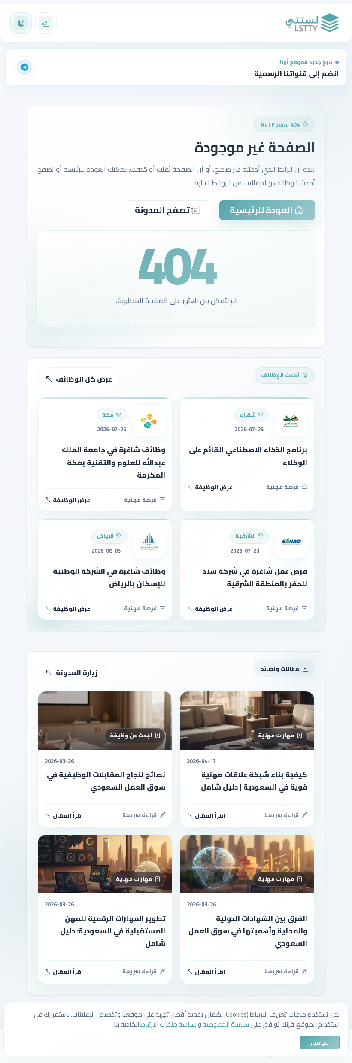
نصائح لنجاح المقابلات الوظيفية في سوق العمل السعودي (106, 781)
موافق (320, 1042)
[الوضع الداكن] (21, 23)
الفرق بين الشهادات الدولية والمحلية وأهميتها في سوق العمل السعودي (247, 931)
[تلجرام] (24, 67)
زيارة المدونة (76, 672)
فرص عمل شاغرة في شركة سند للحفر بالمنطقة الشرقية (255, 577)
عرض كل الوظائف (84, 379)
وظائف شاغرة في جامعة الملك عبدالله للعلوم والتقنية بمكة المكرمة (113, 462)
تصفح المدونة (163, 210)
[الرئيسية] (312, 23)
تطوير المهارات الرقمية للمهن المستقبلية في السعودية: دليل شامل (112, 931)
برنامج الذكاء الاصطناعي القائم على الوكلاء (248, 456)
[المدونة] (46, 23)
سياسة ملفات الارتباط (168, 1024)
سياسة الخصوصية (226, 1024)
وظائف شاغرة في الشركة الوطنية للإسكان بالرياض (109, 577)
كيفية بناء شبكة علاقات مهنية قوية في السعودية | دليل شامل (254, 781)
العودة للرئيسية (262, 210)
